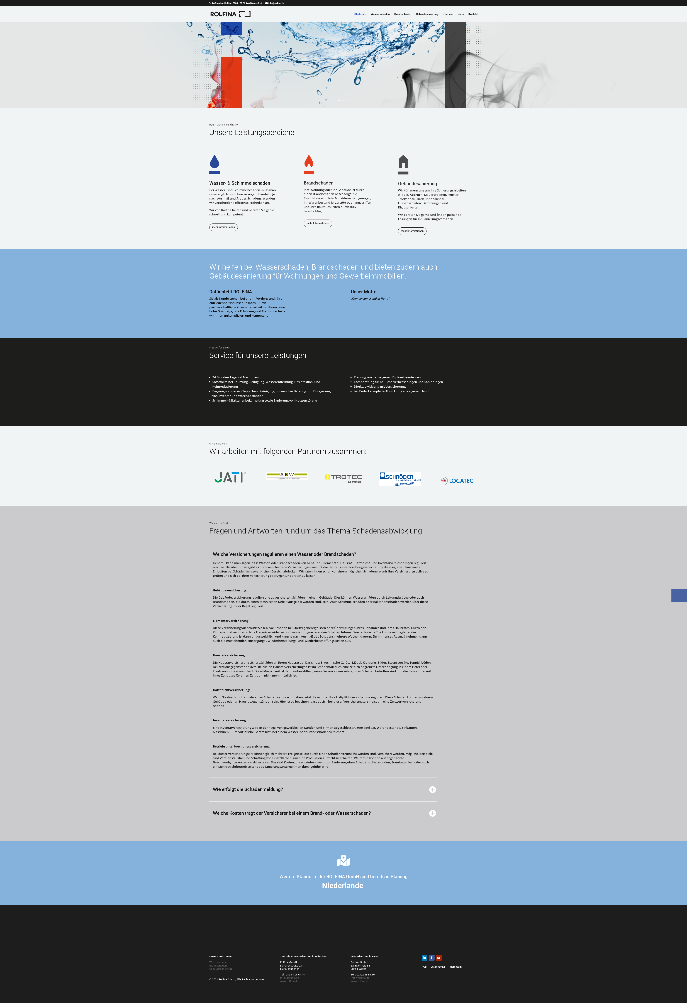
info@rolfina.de (289, 977)
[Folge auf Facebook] (432, 958)
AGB (424, 966)
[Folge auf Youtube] (439, 958)
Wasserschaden (380, 14)
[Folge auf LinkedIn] (424, 958)
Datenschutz (438, 966)
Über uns (448, 14)
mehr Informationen (223, 227)
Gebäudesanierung (427, 14)
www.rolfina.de (289, 981)
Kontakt (473, 14)
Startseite (360, 14)
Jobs (461, 14)
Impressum (455, 966)
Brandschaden (402, 14)
